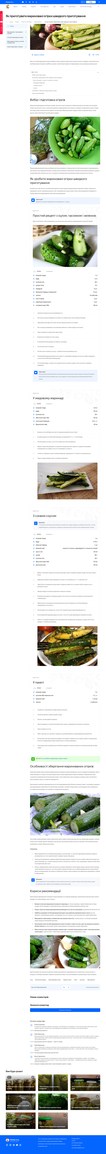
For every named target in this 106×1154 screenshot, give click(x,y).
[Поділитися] (89, 54)
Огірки (17, 22)
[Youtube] (22, 2)
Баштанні (82, 980)
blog (9, 2)
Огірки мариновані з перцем (16, 46)
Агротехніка (72, 6)
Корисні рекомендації (38, 93)
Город (62, 6)
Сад (54, 6)
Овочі (75, 980)
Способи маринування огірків (16, 37)
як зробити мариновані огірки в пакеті (55, 758)
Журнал (33, 6)
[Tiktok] (36, 2)
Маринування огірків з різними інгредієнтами (16, 42)
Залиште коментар (39, 1005)
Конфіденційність (76, 1138)
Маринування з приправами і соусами (16, 32)
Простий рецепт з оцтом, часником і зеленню (45, 80)
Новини (24, 6)
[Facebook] (26, 2)
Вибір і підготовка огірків (39, 75)
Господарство (44, 6)
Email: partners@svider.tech (78, 1147)
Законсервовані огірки (54, 980)
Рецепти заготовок (26, 22)
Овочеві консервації (40, 980)
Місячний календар (86, 6)
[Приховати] (98, 72)
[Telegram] (29, 2)
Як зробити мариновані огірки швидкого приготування (47, 77)
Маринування (38, 22)
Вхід (91, 2)
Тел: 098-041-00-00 (76, 1145)
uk (83, 2)
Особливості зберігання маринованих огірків (44, 90)
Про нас (73, 1140)
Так (64, 987)
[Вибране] (99, 2)
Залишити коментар (65, 1010)
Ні (68, 987)
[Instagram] (32, 2)
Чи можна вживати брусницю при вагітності (46, 1052)
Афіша (15, 6)
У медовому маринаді (39, 83)
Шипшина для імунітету (40, 1030)
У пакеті (35, 88)
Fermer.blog (8, 7)
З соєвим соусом (37, 85)
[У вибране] (32, 1077)
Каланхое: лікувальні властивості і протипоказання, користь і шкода (52, 1064)
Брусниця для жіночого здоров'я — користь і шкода (48, 1041)
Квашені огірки (67, 980)
